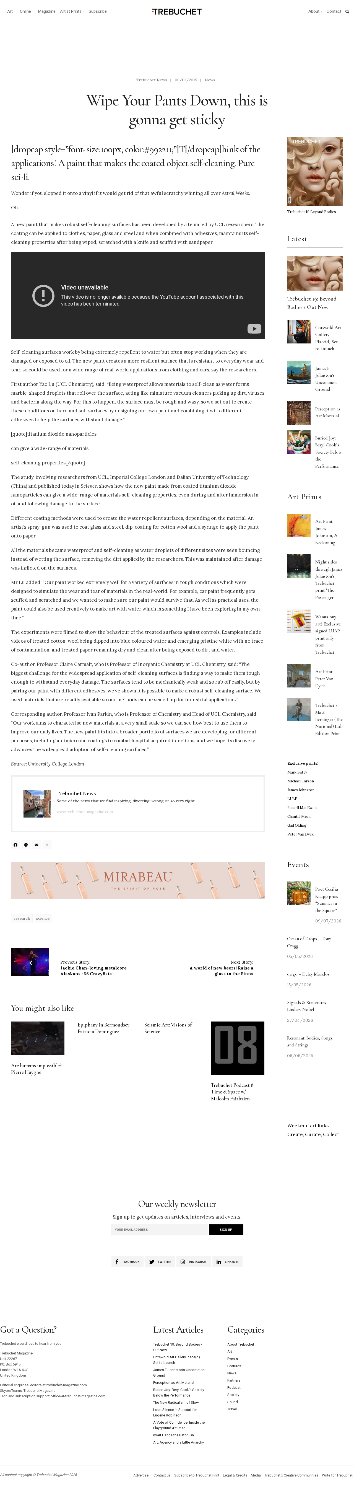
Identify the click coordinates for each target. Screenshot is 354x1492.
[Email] (37, 846)
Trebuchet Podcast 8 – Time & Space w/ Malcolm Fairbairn (234, 1092)
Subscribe (98, 11)
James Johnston (300, 790)
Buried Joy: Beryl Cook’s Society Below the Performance (328, 452)
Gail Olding (296, 825)
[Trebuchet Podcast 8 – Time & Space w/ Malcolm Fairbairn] (237, 1048)
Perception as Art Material (173, 1382)
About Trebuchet (240, 1344)
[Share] (48, 846)
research (22, 918)
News (210, 79)
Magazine (47, 11)
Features (234, 1366)
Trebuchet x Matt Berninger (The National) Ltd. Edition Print (329, 719)
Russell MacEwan (302, 807)
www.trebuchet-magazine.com (85, 811)
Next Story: (221, 968)
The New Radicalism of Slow (176, 1402)
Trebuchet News (151, 79)
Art (10, 11)
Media (256, 1475)
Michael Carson (300, 781)
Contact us (162, 1475)
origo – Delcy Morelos (308, 974)
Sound (232, 1402)
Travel (232, 1409)
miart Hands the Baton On (173, 1435)
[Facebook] (16, 846)
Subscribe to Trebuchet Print (196, 1475)
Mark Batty (297, 772)
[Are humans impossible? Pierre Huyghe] (37, 1038)
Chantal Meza (299, 816)
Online (25, 11)
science (43, 918)
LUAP (292, 799)
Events (232, 1359)
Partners (233, 1380)
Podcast (234, 1387)
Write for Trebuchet (337, 1475)
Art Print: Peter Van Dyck (324, 679)
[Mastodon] (27, 846)
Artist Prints (71, 11)
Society (233, 1395)
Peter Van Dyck (300, 834)
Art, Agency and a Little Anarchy (178, 1442)
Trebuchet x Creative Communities (291, 1475)
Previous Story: (93, 968)
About (313, 11)
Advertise (141, 1475)
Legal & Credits (235, 1475)
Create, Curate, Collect (313, 1134)
